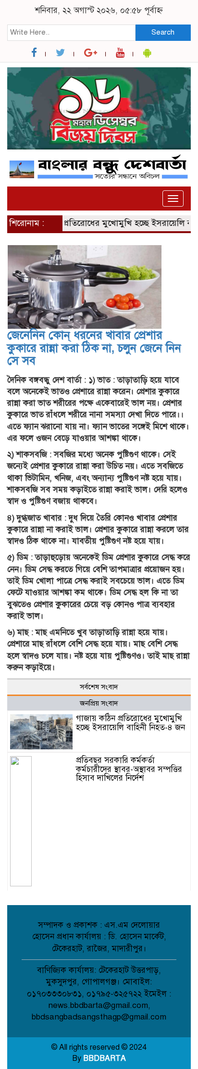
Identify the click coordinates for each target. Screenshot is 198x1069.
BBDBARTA (104, 1058)
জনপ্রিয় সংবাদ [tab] (99, 703)
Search (162, 32)
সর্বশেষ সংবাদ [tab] (99, 687)
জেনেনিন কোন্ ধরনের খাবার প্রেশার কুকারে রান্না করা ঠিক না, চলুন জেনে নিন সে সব (94, 348)
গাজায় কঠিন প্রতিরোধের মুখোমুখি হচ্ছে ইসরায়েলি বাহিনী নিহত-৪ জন (130, 723)
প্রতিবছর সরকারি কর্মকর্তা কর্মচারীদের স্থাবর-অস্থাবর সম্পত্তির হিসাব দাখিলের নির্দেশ (129, 769)
